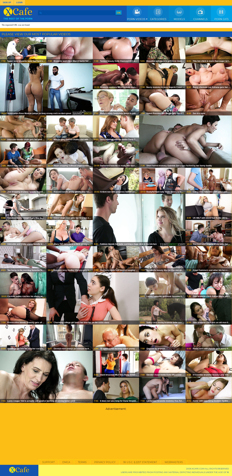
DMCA (66, 462)
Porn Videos (136, 19)
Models (179, 19)
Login (19, 2)
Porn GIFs (221, 19)
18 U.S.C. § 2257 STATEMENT (140, 462)
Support (48, 462)
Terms (82, 462)
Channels (200, 19)
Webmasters (174, 462)
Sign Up (7, 2)
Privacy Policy (104, 462)
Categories (158, 19)
